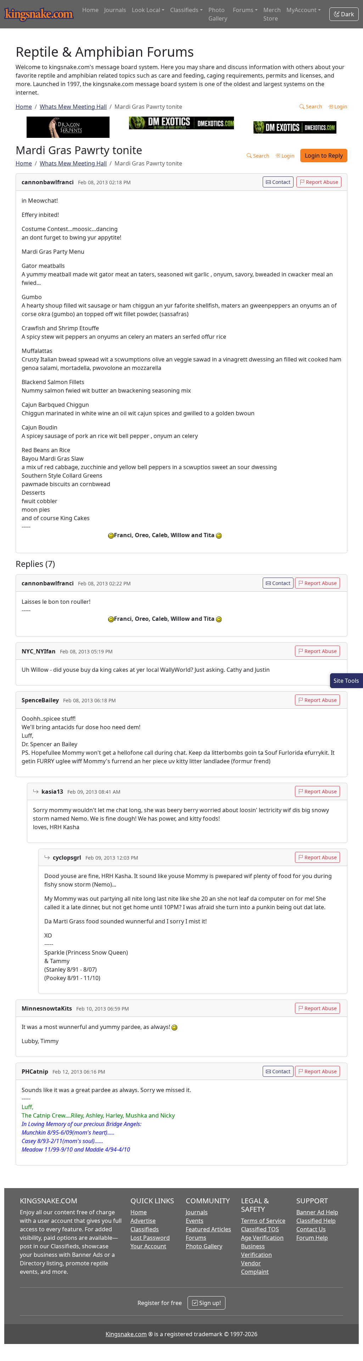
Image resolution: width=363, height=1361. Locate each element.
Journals (115, 10)
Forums (196, 1238)
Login (340, 106)
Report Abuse (321, 182)
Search (313, 106)
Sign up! (209, 1303)
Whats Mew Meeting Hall (73, 107)
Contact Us (311, 1229)
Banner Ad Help (317, 1212)
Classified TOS (260, 1229)
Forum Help (312, 1238)
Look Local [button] (146, 10)
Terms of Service (263, 1221)
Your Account (148, 1246)
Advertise (143, 1221)
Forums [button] (243, 10)
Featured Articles (208, 1229)
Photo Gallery (217, 14)
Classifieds (144, 1229)
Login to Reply (324, 155)
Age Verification (262, 1238)
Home (90, 10)
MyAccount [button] (301, 10)
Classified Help (316, 1221)
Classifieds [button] (184, 10)
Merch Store (272, 14)
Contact (280, 182)
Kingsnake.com (126, 1334)
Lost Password (150, 1238)
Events (194, 1221)
